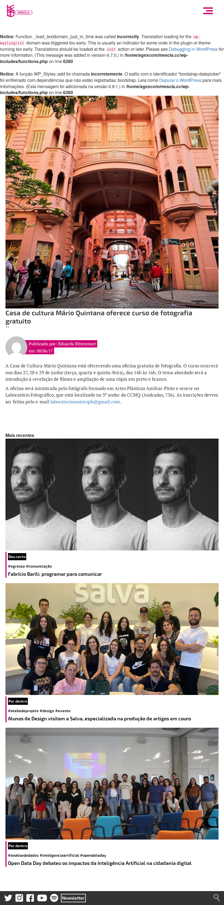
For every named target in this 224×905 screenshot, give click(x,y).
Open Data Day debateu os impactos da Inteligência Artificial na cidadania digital (100, 863)
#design (47, 710)
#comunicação (39, 566)
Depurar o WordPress (180, 80)
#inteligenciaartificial (59, 855)
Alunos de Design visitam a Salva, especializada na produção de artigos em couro (100, 718)
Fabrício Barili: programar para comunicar (55, 574)
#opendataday (93, 855)
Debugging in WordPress (193, 49)
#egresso (16, 566)
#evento (62, 710)
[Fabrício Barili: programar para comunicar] (112, 495)
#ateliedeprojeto (23, 710)
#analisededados (23, 855)
